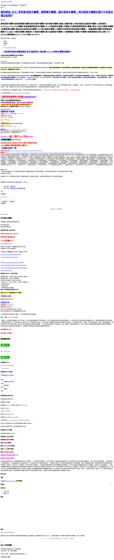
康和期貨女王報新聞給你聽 (17, 188)
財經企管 (12, 186)
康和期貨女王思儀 (6, 173)
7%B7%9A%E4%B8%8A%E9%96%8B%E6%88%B (14, 268)
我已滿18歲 (3, 557)
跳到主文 (3, 19)
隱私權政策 (65, 538)
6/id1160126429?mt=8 (6, 270)
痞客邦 (17, 182)
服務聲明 (72, 538)
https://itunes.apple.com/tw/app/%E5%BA (13, 262)
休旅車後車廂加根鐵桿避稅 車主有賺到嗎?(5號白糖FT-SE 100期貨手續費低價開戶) (38, 52)
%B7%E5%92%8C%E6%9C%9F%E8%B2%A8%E (14, 265)
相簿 (5, 41)
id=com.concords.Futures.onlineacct (9, 257)
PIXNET (45, 538)
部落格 (5, 43)
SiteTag (111, 483)
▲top (2, 191)
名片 (5, 45)
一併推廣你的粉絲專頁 (5, 368)
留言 (20, 182)
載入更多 (3, 194)
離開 (9, 557)
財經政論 (13, 38)
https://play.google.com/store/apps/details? (11, 254)
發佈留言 (3, 203)
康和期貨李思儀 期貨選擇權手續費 (7, 365)
